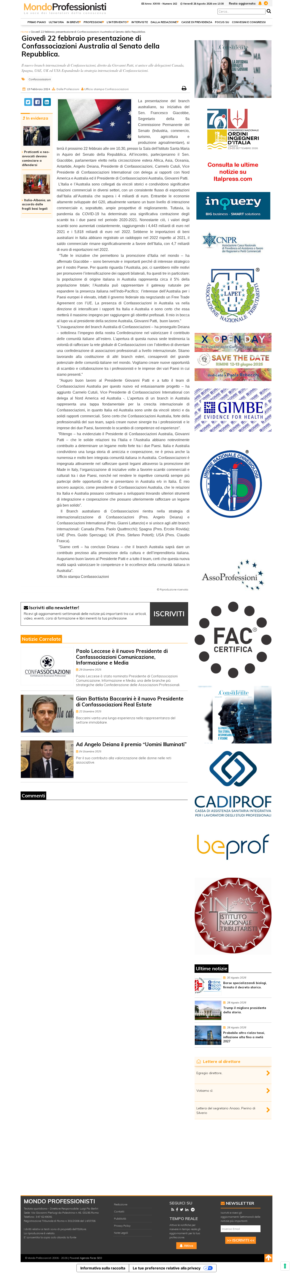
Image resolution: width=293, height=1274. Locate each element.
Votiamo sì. (204, 1091)
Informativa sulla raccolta (102, 1268)
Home (24, 31)
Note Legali (121, 1232)
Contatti (119, 1211)
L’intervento (117, 22)
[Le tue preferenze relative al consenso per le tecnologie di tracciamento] (285, 1266)
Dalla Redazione (164, 22)
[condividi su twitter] (28, 102)
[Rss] (171, 1209)
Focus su (222, 22)
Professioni (93, 22)
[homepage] (65, 14)
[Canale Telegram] (192, 1209)
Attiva (188, 1246)
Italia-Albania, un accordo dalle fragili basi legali (36, 204)
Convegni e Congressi (249, 22)
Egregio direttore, (209, 1073)
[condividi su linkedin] (47, 102)
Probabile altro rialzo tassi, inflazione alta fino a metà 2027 (244, 1037)
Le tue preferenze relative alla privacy (167, 1268)
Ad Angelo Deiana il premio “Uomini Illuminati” (131, 744)
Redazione (120, 1204)
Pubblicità (120, 1218)
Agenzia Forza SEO (91, 1258)
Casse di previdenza (196, 22)
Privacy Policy (122, 1225)
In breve (73, 22)
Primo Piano (36, 22)
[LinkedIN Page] (185, 1209)
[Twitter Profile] (180, 1209)
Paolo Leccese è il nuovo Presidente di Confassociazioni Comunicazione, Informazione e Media (122, 657)
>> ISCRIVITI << (241, 1240)
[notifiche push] (259, 3)
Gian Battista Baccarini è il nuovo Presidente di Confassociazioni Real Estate (130, 701)
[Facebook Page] (176, 1209)
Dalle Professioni (68, 89)
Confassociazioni (40, 79)
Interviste (139, 22)
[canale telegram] (265, 3)
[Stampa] (184, 89)
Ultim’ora (56, 22)
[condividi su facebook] (37, 102)
